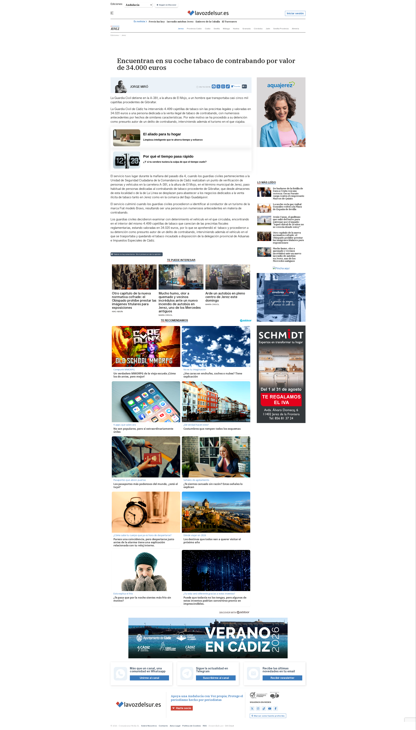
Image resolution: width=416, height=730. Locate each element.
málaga (226, 28)
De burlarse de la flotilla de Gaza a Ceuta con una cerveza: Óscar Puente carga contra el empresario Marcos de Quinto (288, 193)
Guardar (237, 86)
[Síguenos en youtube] (269, 708)
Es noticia (139, 21)
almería (295, 28)
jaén (268, 28)
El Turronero (229, 21)
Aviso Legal (175, 725)
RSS (205, 725)
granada (246, 28)
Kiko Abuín (117, 311)
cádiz (207, 28)
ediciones (114, 35)
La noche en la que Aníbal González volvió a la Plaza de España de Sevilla (287, 207)
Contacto (163, 725)
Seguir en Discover (167, 5)
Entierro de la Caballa (207, 21)
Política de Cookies (191, 725)
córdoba (258, 28)
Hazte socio (183, 708)
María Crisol (165, 315)
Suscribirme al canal (216, 677)
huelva (236, 28)
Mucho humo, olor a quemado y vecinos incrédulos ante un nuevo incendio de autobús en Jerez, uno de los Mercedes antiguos (287, 254)
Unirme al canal (149, 677)
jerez (181, 28)
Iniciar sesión (295, 13)
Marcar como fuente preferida (269, 716)
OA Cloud (229, 725)
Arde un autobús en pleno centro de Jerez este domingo (225, 297)
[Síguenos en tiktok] (263, 708)
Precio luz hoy (157, 21)
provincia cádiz (194, 28)
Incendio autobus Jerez (180, 21)
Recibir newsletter (282, 677)
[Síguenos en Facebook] (275, 708)
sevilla (217, 28)
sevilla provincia (281, 28)
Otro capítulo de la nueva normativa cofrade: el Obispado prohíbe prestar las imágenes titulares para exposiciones (288, 238)
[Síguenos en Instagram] (258, 708)
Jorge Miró (139, 87)
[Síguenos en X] (252, 708)
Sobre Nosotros (149, 725)
